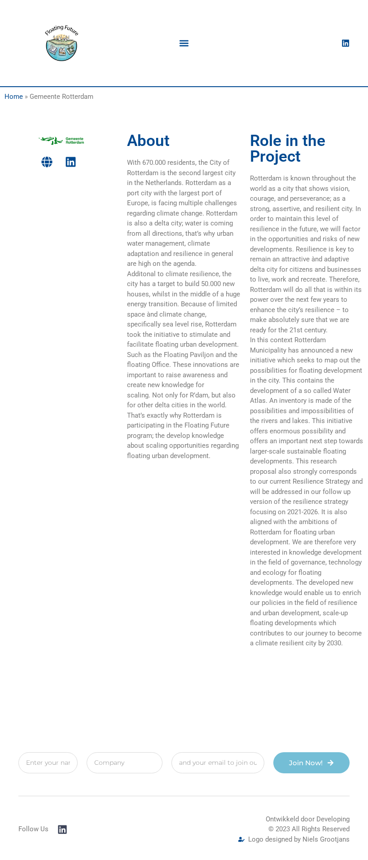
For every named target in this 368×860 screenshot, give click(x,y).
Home (13, 97)
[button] (183, 42)
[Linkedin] (346, 43)
